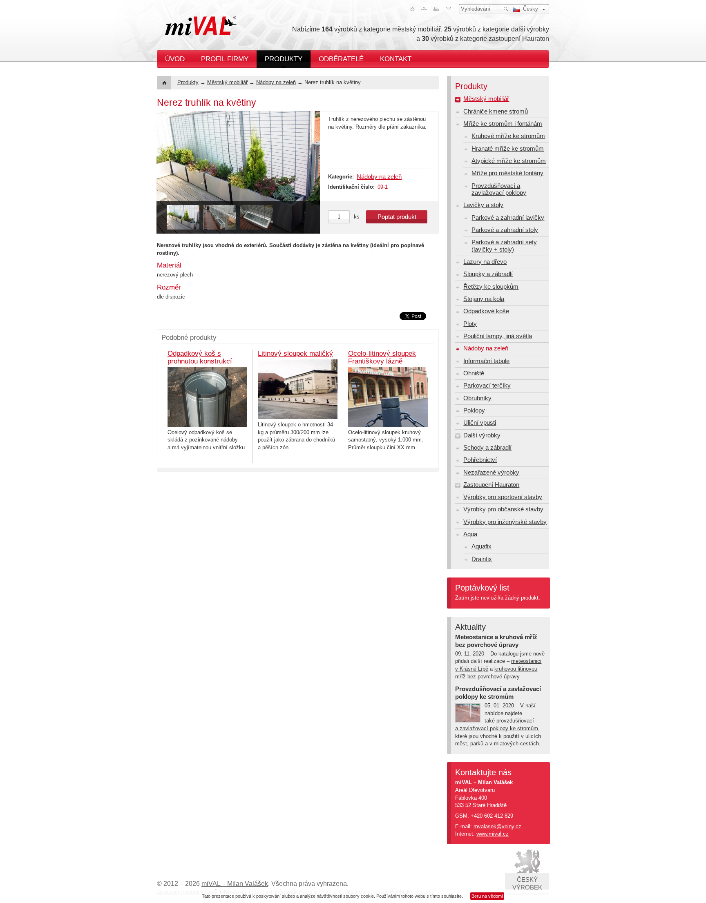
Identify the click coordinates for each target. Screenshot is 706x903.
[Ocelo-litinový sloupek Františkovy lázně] (388, 397)
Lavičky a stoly (483, 205)
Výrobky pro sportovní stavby (502, 497)
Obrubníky (477, 398)
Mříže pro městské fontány (507, 173)
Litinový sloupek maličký (295, 353)
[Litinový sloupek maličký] (297, 389)
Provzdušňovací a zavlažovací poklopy (498, 189)
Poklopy (474, 410)
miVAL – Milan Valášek (234, 883)
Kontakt (395, 59)
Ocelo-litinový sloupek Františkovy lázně (382, 357)
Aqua (470, 534)
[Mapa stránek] (424, 8)
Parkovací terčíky (487, 385)
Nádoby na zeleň (276, 82)
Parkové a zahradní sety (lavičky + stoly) (504, 245)
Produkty (283, 59)
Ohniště (473, 373)
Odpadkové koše (486, 311)
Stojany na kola (483, 299)
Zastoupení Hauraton (491, 485)
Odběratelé (341, 59)
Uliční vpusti (479, 422)
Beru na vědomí (487, 896)
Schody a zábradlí (487, 447)
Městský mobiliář (227, 82)
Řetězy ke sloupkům (490, 286)
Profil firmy (224, 59)
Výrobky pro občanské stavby (503, 509)
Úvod (175, 59)
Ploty (470, 324)
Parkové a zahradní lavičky (507, 217)
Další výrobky (481, 435)
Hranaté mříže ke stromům (507, 148)
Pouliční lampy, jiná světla (497, 336)
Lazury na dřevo (485, 262)
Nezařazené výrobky (491, 472)
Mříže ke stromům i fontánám (502, 123)
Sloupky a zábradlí (488, 274)
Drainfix (481, 559)
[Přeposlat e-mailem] (450, 8)
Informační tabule (486, 361)
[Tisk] (437, 8)
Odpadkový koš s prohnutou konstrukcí (200, 357)
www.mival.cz (492, 834)
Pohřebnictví (480, 460)
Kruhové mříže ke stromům (508, 136)
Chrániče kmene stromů (495, 111)
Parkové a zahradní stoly (504, 230)
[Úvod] (411, 8)
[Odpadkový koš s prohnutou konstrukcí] (207, 397)
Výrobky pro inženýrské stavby (505, 522)
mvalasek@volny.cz (497, 826)
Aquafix (481, 546)
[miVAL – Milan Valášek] (201, 26)
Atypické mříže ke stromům (508, 161)
